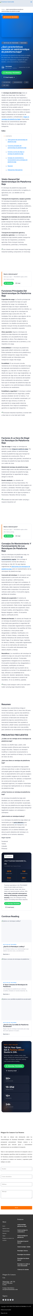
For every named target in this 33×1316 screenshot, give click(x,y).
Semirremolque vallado (23, 1246)
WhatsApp (9, 283)
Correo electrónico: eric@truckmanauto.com (10, 1288)
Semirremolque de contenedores (22, 1230)
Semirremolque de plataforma (22, 1236)
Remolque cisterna (22, 1250)
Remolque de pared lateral (22, 1242)
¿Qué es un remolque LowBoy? (14, 946)
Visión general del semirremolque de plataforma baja (17, 140)
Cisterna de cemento (23, 1269)
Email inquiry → (10, 77)
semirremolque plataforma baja (21, 1225)
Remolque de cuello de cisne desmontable (23, 1264)
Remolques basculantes (23, 1254)
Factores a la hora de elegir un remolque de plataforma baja (16, 152)
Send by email (12, 1071)
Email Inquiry (10, 907)
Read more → (6, 954)
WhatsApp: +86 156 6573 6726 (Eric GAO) (9, 1283)
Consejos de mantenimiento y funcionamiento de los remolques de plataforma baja (17, 160)
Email (19, 283)
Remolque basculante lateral (23, 1259)
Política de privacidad (6, 1309)
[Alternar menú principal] (31, 2)
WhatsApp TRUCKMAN (12, 72)
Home (3, 9)
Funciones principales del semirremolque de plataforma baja (17, 146)
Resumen (10, 166)
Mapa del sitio (4, 1313)
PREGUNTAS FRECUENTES (15, 170)
